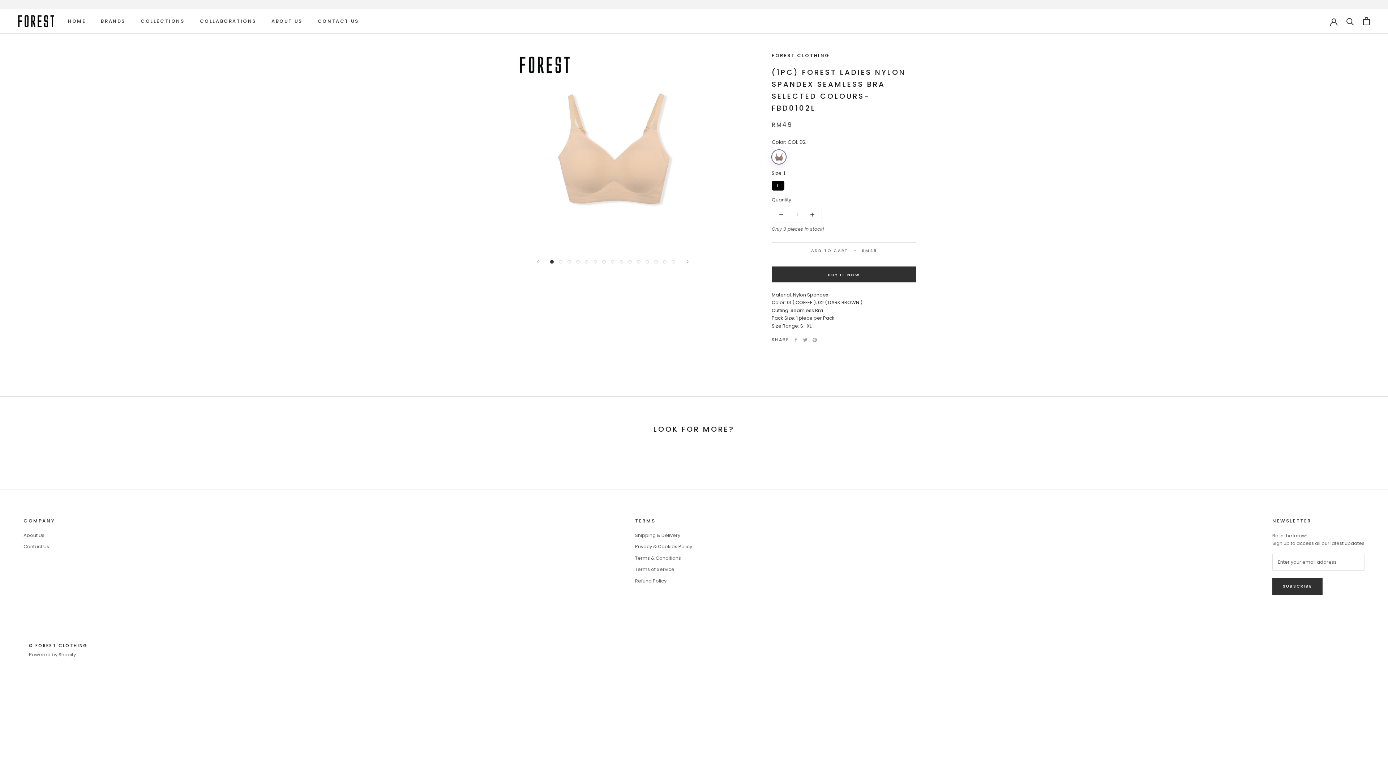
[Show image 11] (639, 262)
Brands (113, 21)
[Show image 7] (604, 262)
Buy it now (844, 275)
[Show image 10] (630, 262)
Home (77, 21)
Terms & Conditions (658, 558)
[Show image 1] (552, 262)
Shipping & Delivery (657, 535)
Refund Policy (651, 580)
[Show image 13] (656, 262)
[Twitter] (805, 340)
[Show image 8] (612, 262)
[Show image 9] (621, 262)
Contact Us (338, 21)
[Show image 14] (665, 262)
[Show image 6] (595, 262)
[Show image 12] (647, 262)
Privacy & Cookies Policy (663, 546)
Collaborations (228, 21)
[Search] (1350, 21)
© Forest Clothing (58, 646)
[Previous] (538, 261)
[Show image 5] (586, 262)
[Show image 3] (569, 262)
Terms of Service (654, 569)
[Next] (687, 261)
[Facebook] (796, 340)
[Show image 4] (578, 262)
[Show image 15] (673, 262)
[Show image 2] (560, 262)
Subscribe (1297, 586)
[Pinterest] (815, 340)
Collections (163, 21)
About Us (287, 21)
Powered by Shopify (52, 654)
